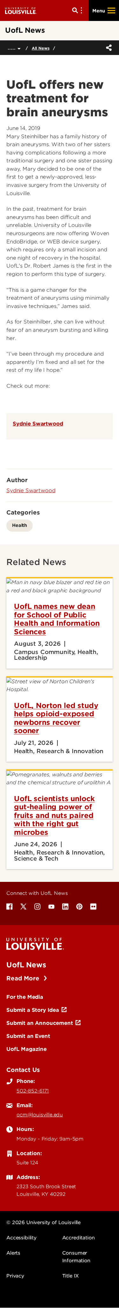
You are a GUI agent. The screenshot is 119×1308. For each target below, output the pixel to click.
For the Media (24, 997)
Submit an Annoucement (39, 1023)
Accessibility (21, 1238)
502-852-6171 (33, 1091)
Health (19, 525)
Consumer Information (76, 1257)
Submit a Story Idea (32, 1010)
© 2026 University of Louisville (43, 1222)
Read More (23, 978)
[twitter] (23, 906)
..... (12, 47)
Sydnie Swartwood (38, 423)
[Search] (78, 10)
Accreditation (78, 1238)
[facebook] (9, 906)
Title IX (70, 1276)
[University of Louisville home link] (21, 10)
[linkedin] (65, 906)
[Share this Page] (107, 47)
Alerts (13, 1253)
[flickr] (93, 906)
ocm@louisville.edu (40, 1115)
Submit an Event (28, 1036)
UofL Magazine (26, 1049)
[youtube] (51, 906)
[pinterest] (79, 906)
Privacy (15, 1276)
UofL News (26, 965)
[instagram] (37, 906)
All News (41, 48)
